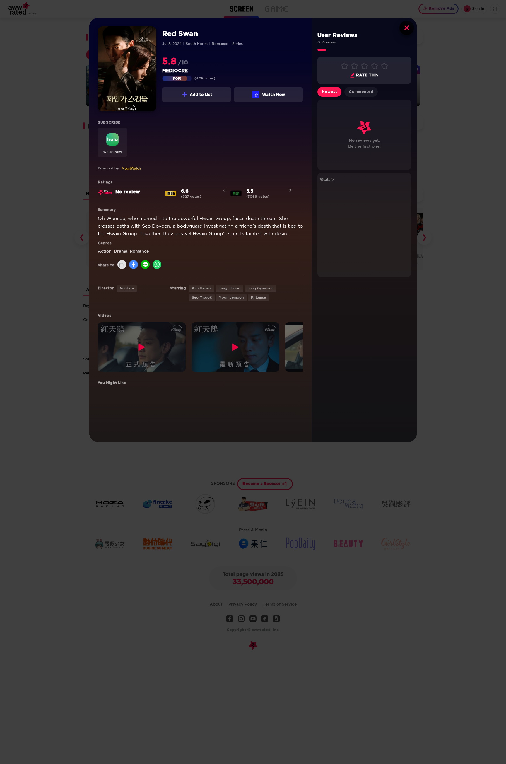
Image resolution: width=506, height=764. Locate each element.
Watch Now (273, 95)
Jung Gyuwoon (260, 288)
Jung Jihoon (229, 288)
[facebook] (133, 265)
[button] (112, 142)
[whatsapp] (157, 265)
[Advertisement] (364, 228)
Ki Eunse (258, 297)
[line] (145, 265)
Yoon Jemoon (231, 297)
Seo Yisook (202, 297)
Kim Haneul (201, 288)
